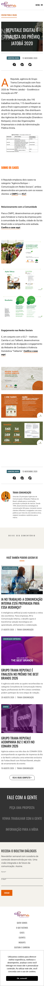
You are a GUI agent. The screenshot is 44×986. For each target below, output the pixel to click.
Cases (22, 933)
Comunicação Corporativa (12, 639)
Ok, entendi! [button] (22, 978)
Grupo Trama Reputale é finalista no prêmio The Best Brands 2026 (19, 674)
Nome (3, 872)
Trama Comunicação (25, 630)
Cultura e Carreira (22, 947)
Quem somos (22, 923)
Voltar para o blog (9, 15)
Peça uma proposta (22, 807)
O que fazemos (22, 928)
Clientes (22, 938)
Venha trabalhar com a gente (22, 818)
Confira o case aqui (10, 227)
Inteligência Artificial (10, 568)
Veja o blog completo (21, 777)
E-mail (3, 879)
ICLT (24, 194)
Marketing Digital (13, 58)
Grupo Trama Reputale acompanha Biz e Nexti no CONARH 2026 (17, 742)
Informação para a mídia (22, 829)
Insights (22, 942)
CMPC (15, 194)
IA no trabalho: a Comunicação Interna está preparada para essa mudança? (21, 603)
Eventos (5, 706)
